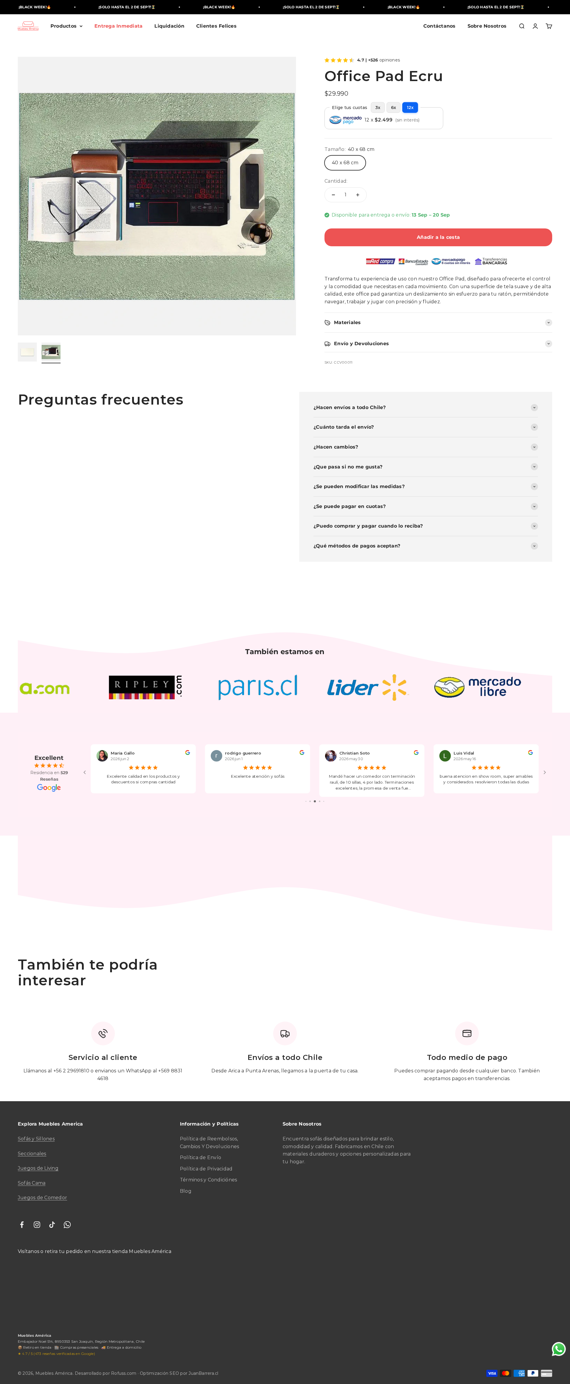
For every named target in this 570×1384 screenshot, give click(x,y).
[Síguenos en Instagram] (37, 1225)
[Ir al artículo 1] (27, 353)
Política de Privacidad (206, 1169)
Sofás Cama (31, 1183)
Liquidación (169, 26)
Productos (63, 26)
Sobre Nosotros (487, 26)
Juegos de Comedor (42, 1197)
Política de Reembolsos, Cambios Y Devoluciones (209, 1142)
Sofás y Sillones (36, 1139)
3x (377, 107)
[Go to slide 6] (319, 801)
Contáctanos (439, 26)
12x (410, 107)
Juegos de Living (38, 1168)
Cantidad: (335, 181)
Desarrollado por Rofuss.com (106, 1373)
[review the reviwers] (187, 753)
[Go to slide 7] (323, 801)
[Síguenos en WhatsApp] (67, 1225)
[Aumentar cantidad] (357, 195)
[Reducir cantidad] (333, 195)
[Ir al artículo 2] (51, 353)
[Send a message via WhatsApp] (559, 1349)
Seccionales (32, 1153)
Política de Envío (200, 1157)
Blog (185, 1191)
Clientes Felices (216, 26)
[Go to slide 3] (305, 801)
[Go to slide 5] (315, 801)
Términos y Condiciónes (208, 1180)
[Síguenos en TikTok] (52, 1225)
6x (393, 107)
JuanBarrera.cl (203, 1373)
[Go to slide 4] (310, 801)
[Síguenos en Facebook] (22, 1225)
